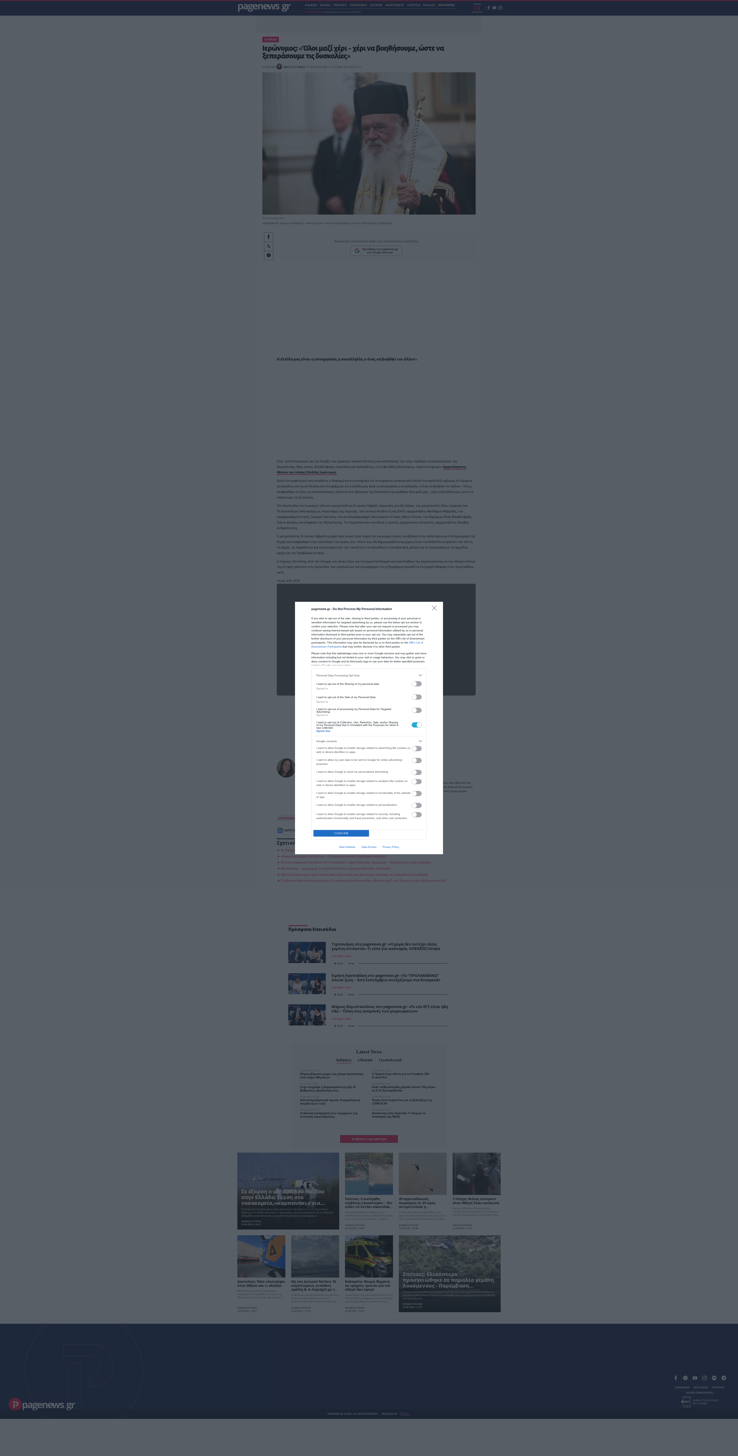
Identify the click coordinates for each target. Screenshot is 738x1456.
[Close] (435, 609)
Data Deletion (347, 846)
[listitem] (369, 675)
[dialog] (369, 728)
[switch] (417, 683)
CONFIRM (341, 833)
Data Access (369, 846)
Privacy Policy (390, 846)
